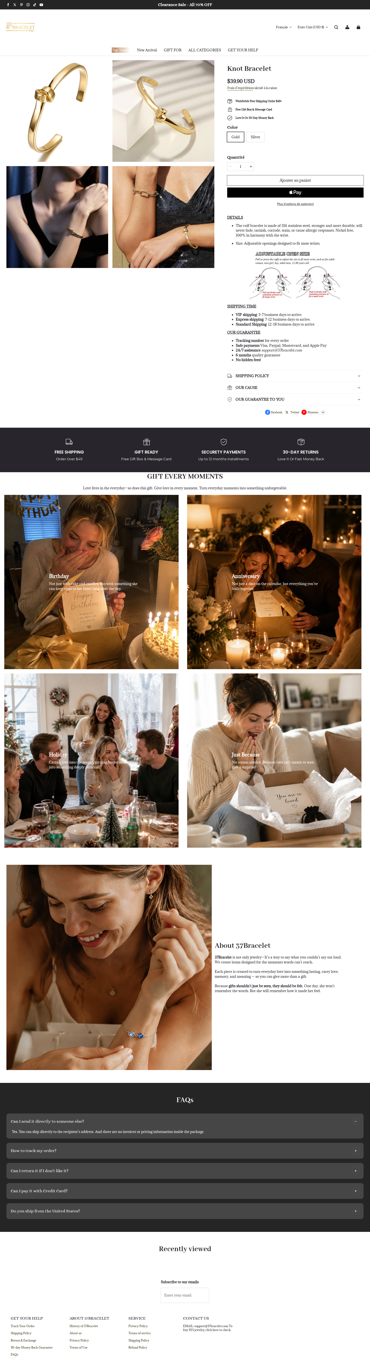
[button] (336, 27)
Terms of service (139, 1333)
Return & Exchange (23, 1340)
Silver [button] (255, 137)
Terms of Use (79, 1347)
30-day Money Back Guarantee (32, 1347)
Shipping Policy (21, 1333)
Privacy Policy (79, 1340)
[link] (173, 50)
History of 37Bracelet (84, 1326)
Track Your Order (23, 1326)
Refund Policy (137, 1347)
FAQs (14, 1354)
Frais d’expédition (240, 88)
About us (76, 1333)
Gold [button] (235, 137)
